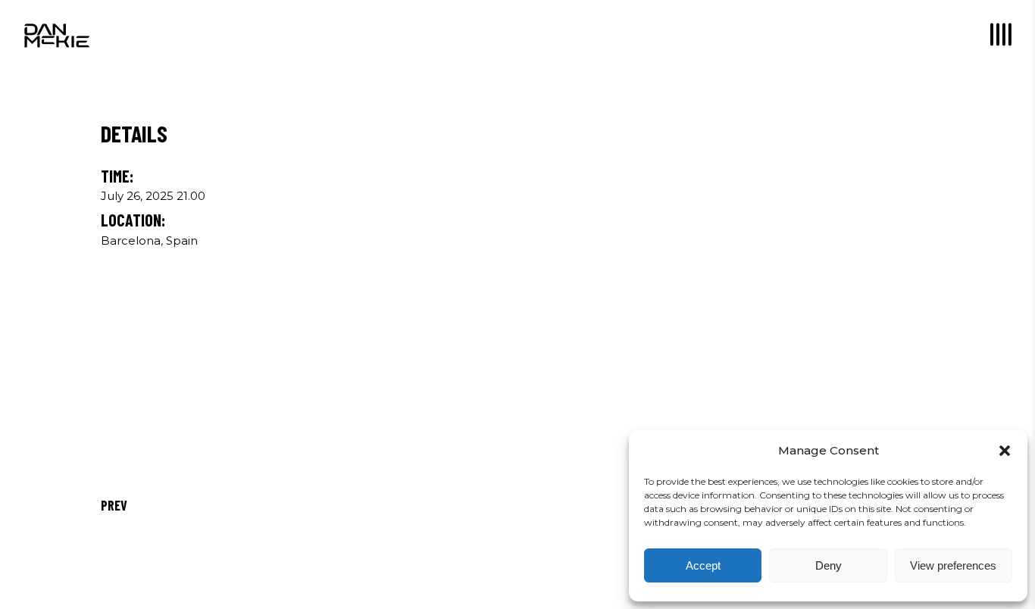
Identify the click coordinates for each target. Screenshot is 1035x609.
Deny (828, 565)
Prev (114, 505)
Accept (703, 565)
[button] (1004, 450)
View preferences (953, 565)
